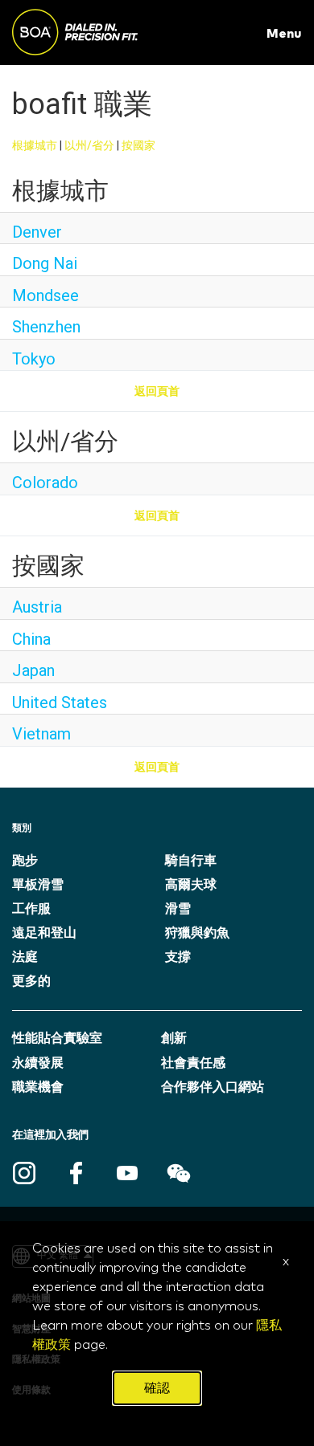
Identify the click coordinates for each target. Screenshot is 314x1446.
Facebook (76, 1173)
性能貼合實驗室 (57, 1038)
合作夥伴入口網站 (212, 1087)
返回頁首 (157, 391)
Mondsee (45, 295)
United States (59, 702)
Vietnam (41, 733)
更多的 (31, 981)
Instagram (24, 1173)
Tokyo (34, 359)
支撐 (178, 957)
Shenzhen (46, 326)
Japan (33, 670)
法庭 (25, 957)
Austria (37, 607)
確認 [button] (157, 1388)
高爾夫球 (191, 884)
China (31, 639)
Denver (37, 232)
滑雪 (178, 908)
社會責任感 (193, 1063)
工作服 (31, 908)
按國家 (138, 145)
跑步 (25, 860)
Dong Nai (44, 263)
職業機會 (38, 1087)
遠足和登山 (44, 933)
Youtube (127, 1173)
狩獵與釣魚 (197, 933)
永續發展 (38, 1063)
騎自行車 (191, 860)
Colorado (45, 482)
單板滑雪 (38, 884)
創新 (174, 1038)
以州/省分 (89, 145)
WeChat (179, 1173)
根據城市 (34, 145)
